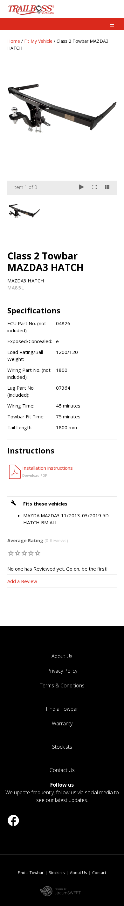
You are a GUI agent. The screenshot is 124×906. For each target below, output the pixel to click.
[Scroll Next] (106, 210)
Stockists (62, 746)
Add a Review (22, 581)
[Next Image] (106, 131)
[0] (11, 553)
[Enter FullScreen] (94, 187)
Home (13, 41)
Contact (99, 872)
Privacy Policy (62, 670)
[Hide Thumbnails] (107, 187)
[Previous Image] (18, 131)
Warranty (62, 723)
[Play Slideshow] (82, 187)
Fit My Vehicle (38, 41)
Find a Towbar (62, 708)
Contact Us (62, 770)
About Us (62, 656)
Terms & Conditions (62, 685)
